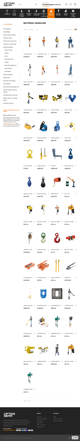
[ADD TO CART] (33, 35)
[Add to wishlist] (35, 54)
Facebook (69, 438)
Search (36, 4)
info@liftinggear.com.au (9, 123)
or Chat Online (45, 6)
